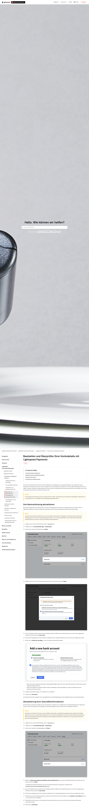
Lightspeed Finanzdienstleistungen (26, 450)
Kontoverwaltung (6, 542)
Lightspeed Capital (8, 471)
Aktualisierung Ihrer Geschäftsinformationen (34, 475)
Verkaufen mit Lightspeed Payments (10, 509)
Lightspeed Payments (40, 450)
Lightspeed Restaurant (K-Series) (9, 450)
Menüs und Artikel (6, 525)
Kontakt (70, 2)
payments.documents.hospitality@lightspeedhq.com (37, 786)
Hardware (4, 463)
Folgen (25, 463)
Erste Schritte (5, 459)
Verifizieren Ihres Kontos (30, 477)
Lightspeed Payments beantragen (10, 481)
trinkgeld (54, 231)
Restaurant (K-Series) (19, 2)
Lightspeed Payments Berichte (11, 512)
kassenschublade (46, 231)
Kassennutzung (6, 532)
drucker (39, 231)
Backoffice (50, 524)
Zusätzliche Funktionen (9, 518)
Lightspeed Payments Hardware (9, 505)
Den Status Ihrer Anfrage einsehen (32, 479)
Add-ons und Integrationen (9, 539)
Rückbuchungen (8, 515)
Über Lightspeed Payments (12, 485)
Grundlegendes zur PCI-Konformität (11, 500)
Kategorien (56, 2)
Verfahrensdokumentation (8, 549)
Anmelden (83, 2)
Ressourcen (63, 2)
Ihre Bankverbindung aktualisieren (32, 473)
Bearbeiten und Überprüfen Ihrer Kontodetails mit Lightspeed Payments (10, 495)
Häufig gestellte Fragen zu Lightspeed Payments (10, 521)
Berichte (4, 536)
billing (59, 231)
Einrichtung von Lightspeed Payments (55, 450)
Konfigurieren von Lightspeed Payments (10, 488)
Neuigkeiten (5, 456)
